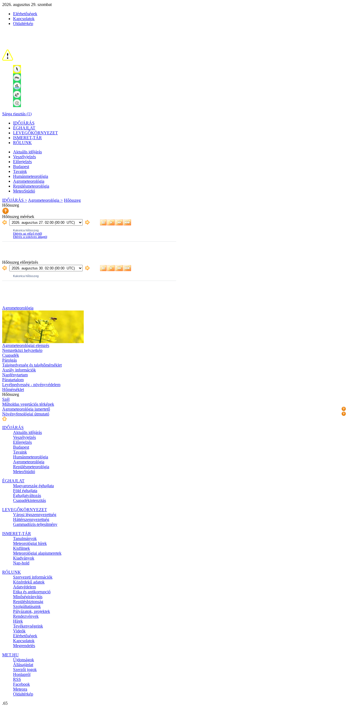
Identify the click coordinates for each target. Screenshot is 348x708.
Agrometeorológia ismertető (26, 409)
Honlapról (21, 674)
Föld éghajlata (25, 490)
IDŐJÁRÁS (24, 123)
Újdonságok (23, 659)
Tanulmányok (25, 538)
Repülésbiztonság (28, 601)
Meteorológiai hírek (30, 543)
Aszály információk (19, 370)
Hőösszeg (72, 200)
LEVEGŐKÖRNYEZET (35, 133)
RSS (17, 679)
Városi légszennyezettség (34, 514)
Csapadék (10, 355)
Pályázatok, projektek (31, 611)
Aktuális (27, 152)
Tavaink (20, 171)
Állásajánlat (23, 664)
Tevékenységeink (28, 626)
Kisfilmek (21, 548)
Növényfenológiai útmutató (25, 414)
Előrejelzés (22, 161)
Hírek (18, 621)
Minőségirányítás (27, 596)
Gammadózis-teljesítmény (35, 524)
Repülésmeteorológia (31, 186)
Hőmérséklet (13, 389)
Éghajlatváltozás (27, 495)
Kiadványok (23, 558)
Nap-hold (21, 563)
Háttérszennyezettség (31, 519)
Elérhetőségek (25, 13)
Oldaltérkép (23, 23)
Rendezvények (26, 616)
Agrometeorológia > (45, 200)
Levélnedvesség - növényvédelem (31, 384)
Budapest (21, 166)
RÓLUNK (22, 142)
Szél (6, 399)
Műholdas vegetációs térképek (28, 404)
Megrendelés (24, 645)
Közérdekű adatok (29, 582)
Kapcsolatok (24, 18)
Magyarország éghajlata (33, 485)
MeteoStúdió (24, 191)
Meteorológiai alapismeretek (37, 553)
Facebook (21, 684)
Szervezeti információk (32, 577)
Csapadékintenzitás (29, 500)
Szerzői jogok (25, 669)
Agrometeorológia (28, 181)
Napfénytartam (15, 374)
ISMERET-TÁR (27, 137)
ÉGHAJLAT (24, 128)
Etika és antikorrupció (32, 591)
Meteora (20, 689)
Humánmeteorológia (30, 176)
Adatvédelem (24, 587)
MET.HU (10, 655)
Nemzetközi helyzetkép (22, 350)
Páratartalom (13, 379)
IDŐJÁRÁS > (14, 200)
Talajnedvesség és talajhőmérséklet (32, 365)
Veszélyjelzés (24, 156)
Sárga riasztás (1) (17, 113)
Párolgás (9, 360)
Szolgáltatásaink (27, 606)
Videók (19, 631)
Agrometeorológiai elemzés (25, 345)
